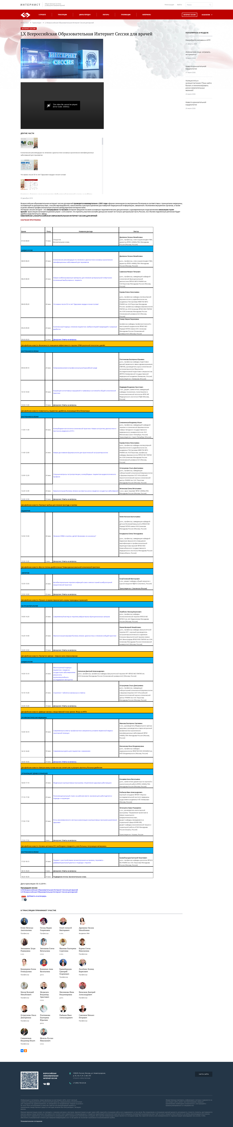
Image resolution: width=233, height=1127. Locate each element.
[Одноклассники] (25, 1050)
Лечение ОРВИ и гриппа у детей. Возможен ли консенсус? (74, 536)
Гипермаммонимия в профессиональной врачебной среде (75, 368)
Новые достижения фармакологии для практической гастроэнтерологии (80, 452)
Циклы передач (85, 15)
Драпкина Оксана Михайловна (86, 929)
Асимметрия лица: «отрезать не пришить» (198, 53)
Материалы (146, 15)
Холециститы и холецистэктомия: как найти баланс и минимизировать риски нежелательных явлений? (199, 85)
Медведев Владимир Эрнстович (44, 994)
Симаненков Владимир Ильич (28, 1039)
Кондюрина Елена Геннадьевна (28, 970)
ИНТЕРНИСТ (31, 4)
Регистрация (169, 4)
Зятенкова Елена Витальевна (47, 949)
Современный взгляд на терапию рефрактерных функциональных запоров (81, 616)
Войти (179, 4)
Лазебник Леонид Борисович (86, 970)
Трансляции (62, 15)
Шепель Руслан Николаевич (46, 1039)
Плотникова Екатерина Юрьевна (45, 1017)
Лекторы (106, 15)
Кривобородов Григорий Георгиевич (65, 971)
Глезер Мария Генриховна (46, 929)
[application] (62, 105)
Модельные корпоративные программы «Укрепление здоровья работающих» (82, 783)
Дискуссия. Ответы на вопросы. (65, 339)
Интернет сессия (189, 15)
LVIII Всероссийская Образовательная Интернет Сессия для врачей (49, 890)
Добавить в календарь (36, 896)
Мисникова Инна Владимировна (66, 993)
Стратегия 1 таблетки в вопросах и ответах (69, 693)
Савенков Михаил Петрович (86, 1016)
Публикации (125, 15)
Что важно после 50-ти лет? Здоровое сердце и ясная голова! (76, 304)
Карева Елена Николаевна (85, 949)
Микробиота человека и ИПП (198, 40)
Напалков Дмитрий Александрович (87, 993)
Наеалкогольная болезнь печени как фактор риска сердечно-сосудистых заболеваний (85, 491)
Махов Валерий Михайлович (27, 993)
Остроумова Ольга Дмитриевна (28, 1016)
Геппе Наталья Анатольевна (27, 929)
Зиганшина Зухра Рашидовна (28, 949)
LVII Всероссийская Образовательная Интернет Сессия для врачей (49, 892)
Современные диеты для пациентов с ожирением (71, 751)
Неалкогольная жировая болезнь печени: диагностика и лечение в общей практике (84, 636)
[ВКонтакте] (22, 1050)
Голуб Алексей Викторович (65, 929)
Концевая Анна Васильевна (46, 970)
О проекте (42, 15)
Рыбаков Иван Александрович (66, 1016)
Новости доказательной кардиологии (196, 67)
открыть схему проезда (81, 1078)
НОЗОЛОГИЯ (206, 15)
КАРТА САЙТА (204, 1074)
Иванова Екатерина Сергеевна (67, 949)
